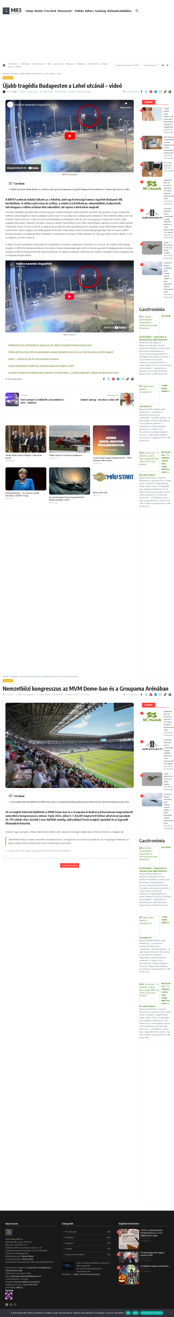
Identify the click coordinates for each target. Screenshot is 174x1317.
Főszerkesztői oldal (13, 1270)
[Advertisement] (87, 41)
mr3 (15, 92)
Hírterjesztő (65, 10)
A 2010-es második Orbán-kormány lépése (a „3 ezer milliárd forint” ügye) (151, 1233)
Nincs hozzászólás (29, 92)
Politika (79, 10)
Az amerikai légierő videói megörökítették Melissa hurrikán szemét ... (66, 498)
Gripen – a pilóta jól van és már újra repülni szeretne (33, 358)
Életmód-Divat (94, 64)
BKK (49, 64)
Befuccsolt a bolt (100, 492)
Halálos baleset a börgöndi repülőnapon (65, 455)
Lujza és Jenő (58, 64)
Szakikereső (81, 64)
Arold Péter (33, 1267)
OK (128, 1313)
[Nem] (170, 1313)
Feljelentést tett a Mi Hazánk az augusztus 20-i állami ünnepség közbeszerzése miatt (50, 345)
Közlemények (38, 64)
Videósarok (25, 64)
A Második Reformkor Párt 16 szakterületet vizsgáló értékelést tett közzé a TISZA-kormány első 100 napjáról (60, 352)
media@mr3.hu (44, 1267)
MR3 (16, 10)
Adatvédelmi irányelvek (152, 1313)
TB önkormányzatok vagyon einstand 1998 (152, 1253)
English (105, 64)
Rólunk (18, 67)
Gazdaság (100, 10)
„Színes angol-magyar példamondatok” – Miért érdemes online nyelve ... (112, 459)
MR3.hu (19, 1287)
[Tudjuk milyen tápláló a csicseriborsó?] (149, 395)
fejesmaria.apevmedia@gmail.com (26, 1276)
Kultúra (89, 10)
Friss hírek (50, 10)
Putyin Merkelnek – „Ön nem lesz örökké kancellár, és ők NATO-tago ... (22, 494)
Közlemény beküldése (119, 10)
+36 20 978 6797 (30, 1285)
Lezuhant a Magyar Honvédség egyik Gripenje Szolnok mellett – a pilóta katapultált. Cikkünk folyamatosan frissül (63, 372)
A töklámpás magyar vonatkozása (154, 1266)
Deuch (10, 67)
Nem (135, 1313)
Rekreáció (70, 64)
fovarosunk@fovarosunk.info (27, 1282)
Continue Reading (69, 865)
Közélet (38, 10)
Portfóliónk (12, 64)
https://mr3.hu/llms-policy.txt (87, 1274)
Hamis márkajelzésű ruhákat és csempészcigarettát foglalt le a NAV (41, 365)
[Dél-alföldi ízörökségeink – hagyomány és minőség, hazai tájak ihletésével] (149, 325)
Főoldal (6, 73)
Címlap (29, 10)
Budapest (14, 73)
